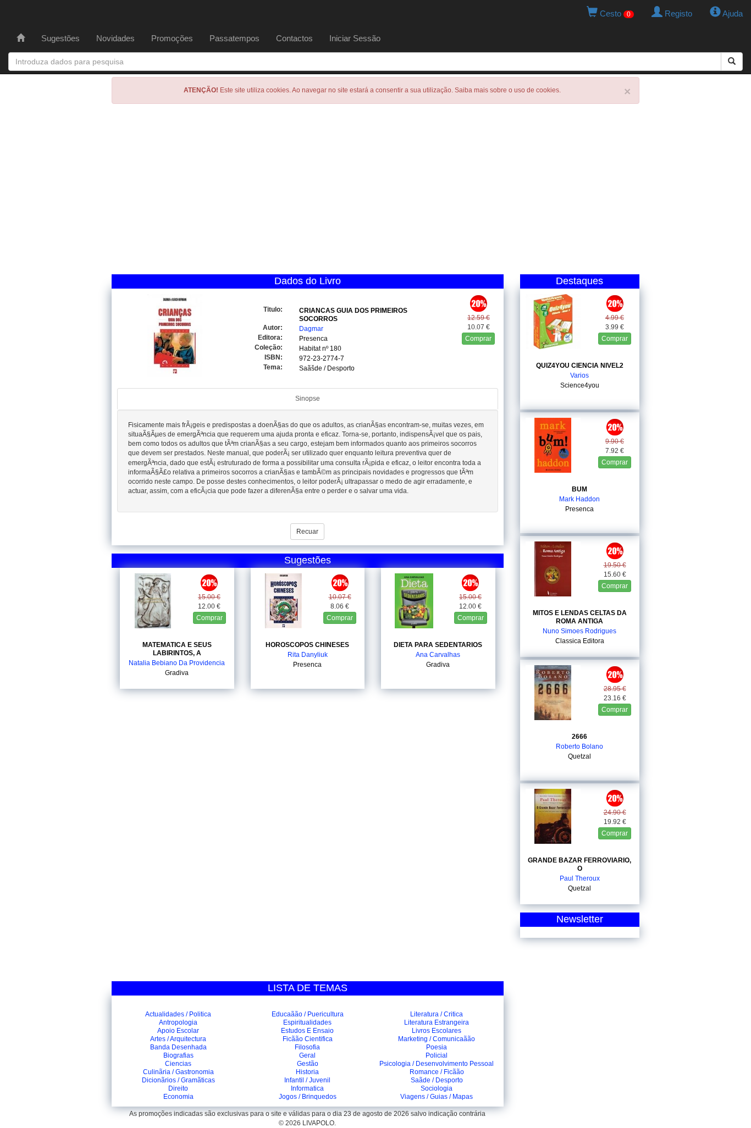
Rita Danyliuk (308, 655)
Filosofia (307, 1047)
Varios (579, 375)
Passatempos (234, 38)
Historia (307, 1072)
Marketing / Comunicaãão (436, 1039)
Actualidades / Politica (178, 1014)
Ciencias (178, 1064)
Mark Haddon (579, 499)
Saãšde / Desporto (327, 368)
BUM (579, 489)
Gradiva (177, 673)
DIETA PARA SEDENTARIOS (438, 645)
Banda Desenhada (178, 1047)
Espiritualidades (307, 1022)
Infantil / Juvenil (307, 1080)
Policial (437, 1055)
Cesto (614, 13)
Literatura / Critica (436, 1014)
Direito (178, 1088)
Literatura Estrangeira (436, 1022)
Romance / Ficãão (437, 1072)
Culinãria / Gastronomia (178, 1072)
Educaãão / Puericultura (308, 1014)
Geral (307, 1055)
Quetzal (579, 756)
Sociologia (436, 1088)
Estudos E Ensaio (307, 1031)
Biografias (178, 1055)
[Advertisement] (375, 192)
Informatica (307, 1088)
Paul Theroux (580, 878)
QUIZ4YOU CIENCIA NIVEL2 (579, 365)
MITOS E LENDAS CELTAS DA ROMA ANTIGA (580, 617)
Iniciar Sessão (354, 38)
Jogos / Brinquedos (307, 1097)
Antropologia (178, 1022)
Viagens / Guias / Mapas (436, 1097)
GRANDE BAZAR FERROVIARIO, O (579, 864)
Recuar (307, 531)
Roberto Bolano (579, 746)
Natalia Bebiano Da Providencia (177, 663)
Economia (178, 1097)
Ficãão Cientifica (308, 1039)
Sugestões (60, 38)
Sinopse (307, 398)
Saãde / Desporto (437, 1080)
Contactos (294, 38)
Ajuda (732, 13)
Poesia (436, 1047)
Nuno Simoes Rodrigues (579, 631)
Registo (677, 13)
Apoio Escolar (178, 1031)
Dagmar (311, 329)
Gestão (307, 1064)
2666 (579, 736)
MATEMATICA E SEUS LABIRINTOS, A (177, 649)
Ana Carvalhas (438, 655)
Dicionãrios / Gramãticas (178, 1080)
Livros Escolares (436, 1031)
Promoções (172, 38)
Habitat (310, 348)
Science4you (579, 385)
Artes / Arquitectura (178, 1039)
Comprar (478, 338)
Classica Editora (579, 641)
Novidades (115, 38)
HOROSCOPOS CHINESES (307, 645)
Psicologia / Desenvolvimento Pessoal (436, 1064)
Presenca (313, 338)
